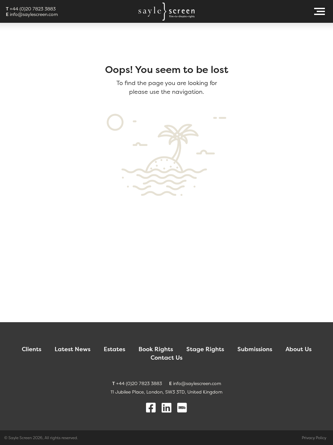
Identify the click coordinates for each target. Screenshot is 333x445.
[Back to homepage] (166, 12)
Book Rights (156, 349)
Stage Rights (205, 349)
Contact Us (166, 357)
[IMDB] (182, 407)
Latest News (72, 349)
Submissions (254, 349)
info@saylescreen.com (32, 14)
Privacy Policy (314, 437)
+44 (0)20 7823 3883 (31, 8)
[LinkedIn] (166, 407)
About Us (299, 349)
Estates (114, 349)
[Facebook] (151, 407)
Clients (31, 349)
